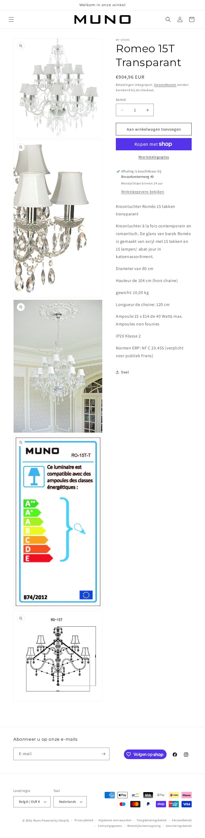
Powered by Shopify (55, 820)
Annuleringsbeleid (179, 826)
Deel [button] (125, 372)
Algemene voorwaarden (114, 820)
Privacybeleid (83, 820)
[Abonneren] (103, 754)
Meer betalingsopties (154, 157)
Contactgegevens (110, 826)
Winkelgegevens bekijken (142, 191)
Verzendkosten (165, 85)
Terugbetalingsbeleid (152, 820)
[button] (11, 19)
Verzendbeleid (182, 820)
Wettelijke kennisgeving (144, 826)
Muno (37, 820)
